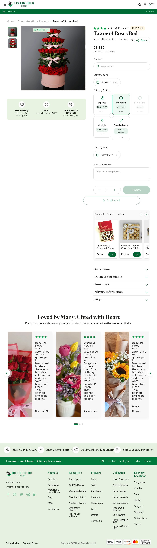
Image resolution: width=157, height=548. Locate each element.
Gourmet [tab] (99, 214)
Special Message (102, 164)
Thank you (74, 479)
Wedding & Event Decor (54, 491)
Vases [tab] (121, 214)
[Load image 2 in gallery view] (12, 43)
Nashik (137, 524)
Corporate (53, 485)
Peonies (95, 497)
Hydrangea (97, 503)
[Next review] (150, 373)
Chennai (138, 512)
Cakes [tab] (110, 214)
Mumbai (138, 488)
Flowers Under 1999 (120, 527)
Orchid (94, 515)
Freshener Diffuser (74, 515)
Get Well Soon (76, 485)
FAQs (50, 503)
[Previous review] (7, 373)
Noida (137, 500)
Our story (53, 479)
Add (112, 254)
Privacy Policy (12, 543)
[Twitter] (21, 494)
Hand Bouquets (121, 479)
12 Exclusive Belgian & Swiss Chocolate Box (106, 247)
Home (10, 21)
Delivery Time (100, 147)
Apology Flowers (77, 503)
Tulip (93, 485)
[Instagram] (15, 494)
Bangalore (139, 482)
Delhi (136, 494)
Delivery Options (102, 90)
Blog (50, 497)
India (137, 461)
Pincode (97, 59)
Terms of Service (30, 543)
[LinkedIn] (35, 494)
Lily (93, 509)
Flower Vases (119, 491)
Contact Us (53, 509)
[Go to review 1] (76, 424)
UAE (102, 461)
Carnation (96, 521)
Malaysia (124, 461)
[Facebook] (8, 494)
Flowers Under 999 (120, 521)
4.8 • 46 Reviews (118, 28)
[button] (5, 4)
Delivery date (100, 75)
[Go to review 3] (82, 424)
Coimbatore (140, 518)
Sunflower (96, 491)
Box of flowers (120, 485)
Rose (93, 479)
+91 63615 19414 (13, 482)
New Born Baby (77, 497)
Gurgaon (138, 506)
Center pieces (120, 503)
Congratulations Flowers (33, 21)
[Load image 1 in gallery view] (12, 32)
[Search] (139, 4)
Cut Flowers (119, 515)
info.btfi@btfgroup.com (17, 486)
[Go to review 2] (80, 424)
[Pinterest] (28, 494)
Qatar (112, 461)
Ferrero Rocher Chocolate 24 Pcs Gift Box (131, 247)
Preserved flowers (118, 509)
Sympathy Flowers (74, 509)
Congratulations (77, 491)
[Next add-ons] (146, 214)
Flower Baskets (120, 497)
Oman (147, 461)
